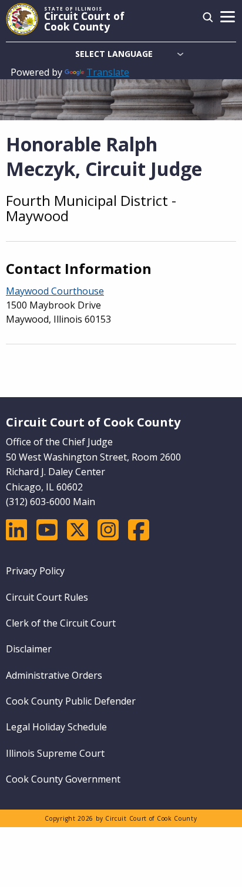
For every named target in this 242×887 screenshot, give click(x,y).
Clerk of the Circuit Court (61, 623)
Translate (107, 72)
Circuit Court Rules (47, 597)
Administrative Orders (54, 675)
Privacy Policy (35, 570)
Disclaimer (29, 648)
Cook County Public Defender (71, 701)
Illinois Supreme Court (55, 753)
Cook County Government (63, 779)
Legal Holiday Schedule (56, 726)
